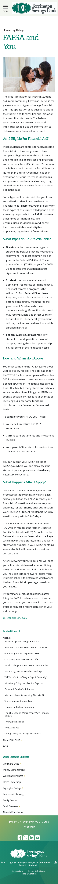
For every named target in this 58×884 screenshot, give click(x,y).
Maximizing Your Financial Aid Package (23, 671)
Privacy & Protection (37, 871)
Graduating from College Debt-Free (21, 653)
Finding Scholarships (14, 721)
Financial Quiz (11, 740)
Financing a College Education (19, 707)
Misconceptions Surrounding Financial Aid (24, 695)
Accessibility (17, 871)
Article (7, 638)
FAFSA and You (11, 727)
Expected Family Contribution (19, 689)
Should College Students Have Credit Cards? (26, 665)
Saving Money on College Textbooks (22, 733)
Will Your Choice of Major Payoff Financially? (25, 677)
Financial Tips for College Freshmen (21, 641)
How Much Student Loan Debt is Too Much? (26, 647)
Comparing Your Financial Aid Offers (22, 659)
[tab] (29, 638)
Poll (5, 746)
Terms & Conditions (29, 874)
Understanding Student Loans (19, 701)
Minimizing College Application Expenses (24, 683)
